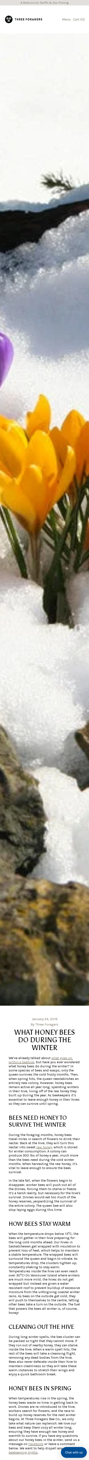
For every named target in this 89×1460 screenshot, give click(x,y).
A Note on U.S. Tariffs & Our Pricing (44, 3)
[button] (74, 1452)
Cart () (79, 20)
